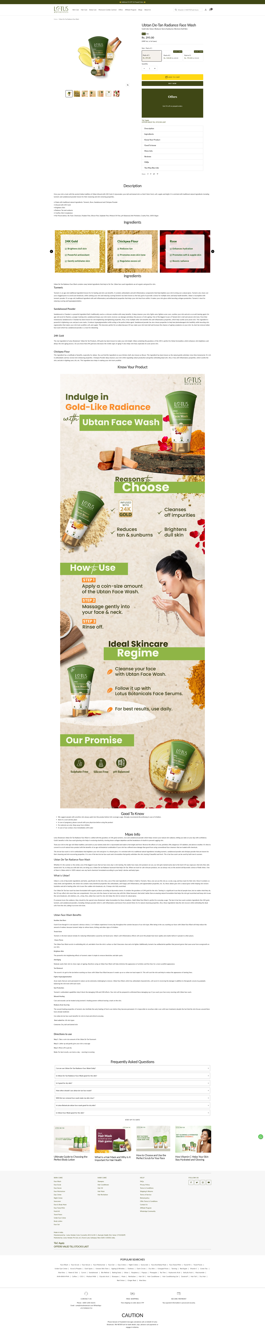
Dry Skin (152, 1268)
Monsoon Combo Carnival (107, 10)
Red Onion (121, 1280)
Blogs (140, 10)
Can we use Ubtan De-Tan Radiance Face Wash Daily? (76, 1068)
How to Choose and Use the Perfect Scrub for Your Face (151, 1157)
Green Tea (204, 1268)
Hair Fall (194, 1276)
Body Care (92, 10)
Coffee (74, 1276)
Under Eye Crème (60, 1218)
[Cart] (210, 10)
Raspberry (135, 1272)
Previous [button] (51, 251)
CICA (82, 1276)
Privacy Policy (145, 1185)
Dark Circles (141, 1268)
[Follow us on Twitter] (197, 1182)
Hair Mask (101, 1191)
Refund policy (144, 1198)
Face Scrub (57, 1185)
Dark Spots (89, 1268)
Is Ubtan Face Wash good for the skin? (70, 1113)
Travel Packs (58, 1214)
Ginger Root (132, 1280)
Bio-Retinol (105, 1272)
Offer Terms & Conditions (149, 1201)
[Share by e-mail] (157, 174)
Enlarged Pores (163, 1268)
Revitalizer (132, 1276)
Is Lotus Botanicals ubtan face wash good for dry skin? (76, 1105)
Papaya (144, 1272)
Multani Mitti (91, 1276)
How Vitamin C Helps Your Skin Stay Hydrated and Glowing (191, 1158)
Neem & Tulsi (73, 1272)
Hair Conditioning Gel (170, 1276)
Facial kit (57, 1211)
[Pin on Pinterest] (150, 174)
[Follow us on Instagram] (203, 1182)
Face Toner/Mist (59, 1208)
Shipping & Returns (146, 1191)
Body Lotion (58, 1221)
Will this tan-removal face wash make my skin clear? (75, 1098)
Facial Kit (187, 1265)
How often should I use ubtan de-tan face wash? (74, 1090)
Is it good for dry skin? (64, 1083)
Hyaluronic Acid (174, 1272)
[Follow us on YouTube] (208, 1182)
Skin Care (75, 10)
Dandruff (184, 1276)
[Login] (206, 10)
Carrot (83, 1272)
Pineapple (153, 1272)
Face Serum (57, 1188)
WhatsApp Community (147, 1211)
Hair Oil (100, 1188)
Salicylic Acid (188, 1272)
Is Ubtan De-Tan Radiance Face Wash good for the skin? (76, 1076)
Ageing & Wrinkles (118, 1268)
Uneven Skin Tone (102, 1268)
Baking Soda (116, 1272)
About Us (147, 10)
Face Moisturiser (59, 1191)
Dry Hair (203, 1276)
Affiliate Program (130, 10)
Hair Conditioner (103, 1185)
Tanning (174, 1268)
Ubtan (126, 1272)
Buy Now (172, 83)
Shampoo (101, 1181)
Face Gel (57, 1224)
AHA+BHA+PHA (63, 1276)
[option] (80, 251)
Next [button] (212, 251)
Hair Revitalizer (103, 1195)
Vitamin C (193, 1268)
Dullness (131, 1268)
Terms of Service (145, 1195)
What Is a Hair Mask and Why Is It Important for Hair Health (113, 1158)
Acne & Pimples (76, 1268)
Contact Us (144, 1204)
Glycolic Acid (104, 1276)
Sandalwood (93, 1272)
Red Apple (183, 1268)
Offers (121, 10)
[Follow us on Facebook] (191, 1182)
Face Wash (57, 1181)
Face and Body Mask (158, 1265)
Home (55, 19)
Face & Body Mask (60, 1204)
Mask (123, 1276)
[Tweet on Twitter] (154, 174)
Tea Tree (163, 1272)
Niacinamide (199, 1272)
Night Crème (58, 1198)
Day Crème (57, 1195)
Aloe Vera (62, 1272)
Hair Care (84, 10)
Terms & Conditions (147, 1188)
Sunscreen (57, 1201)
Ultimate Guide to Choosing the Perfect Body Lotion (70, 1158)
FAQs (142, 1181)
